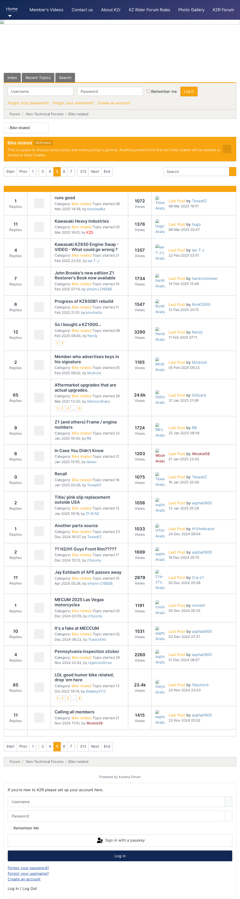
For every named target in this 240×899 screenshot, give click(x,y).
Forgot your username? (73, 103)
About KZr (111, 9)
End (107, 171)
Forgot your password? (28, 103)
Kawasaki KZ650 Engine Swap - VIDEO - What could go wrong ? (87, 247)
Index (12, 77)
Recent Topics (38, 77)
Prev (23, 171)
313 (83, 171)
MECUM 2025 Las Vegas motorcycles (79, 602)
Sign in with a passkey (124, 840)
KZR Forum (223, 9)
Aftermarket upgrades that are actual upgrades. (85, 387)
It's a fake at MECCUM (77, 628)
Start (10, 171)
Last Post (177, 201)
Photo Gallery (191, 9)
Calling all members (74, 711)
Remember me (164, 91)
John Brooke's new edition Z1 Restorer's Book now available (85, 275)
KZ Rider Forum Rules (149, 9)
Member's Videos (46, 9)
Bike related (20, 142)
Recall (61, 473)
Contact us (82, 9)
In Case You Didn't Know (79, 450)
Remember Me (26, 828)
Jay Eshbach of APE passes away (88, 572)
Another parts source (76, 525)
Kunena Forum (130, 777)
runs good (65, 197)
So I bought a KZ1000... (78, 324)
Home (12, 8)
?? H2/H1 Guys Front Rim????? (85, 549)
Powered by (108, 777)
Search (65, 77)
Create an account (114, 103)
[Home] (9, 16)
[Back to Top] (234, 893)
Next (95, 171)
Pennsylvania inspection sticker (87, 651)
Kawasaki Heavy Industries (82, 221)
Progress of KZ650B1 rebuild (84, 301)
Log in (189, 91)
